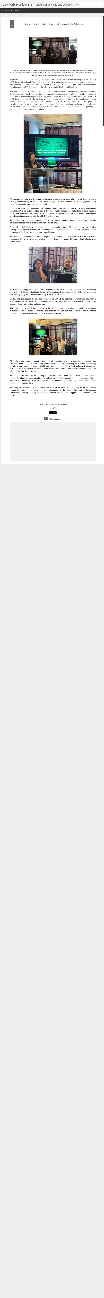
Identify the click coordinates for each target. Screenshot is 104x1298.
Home (17, 10)
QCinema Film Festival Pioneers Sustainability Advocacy (53, 24)
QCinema (56, 408)
